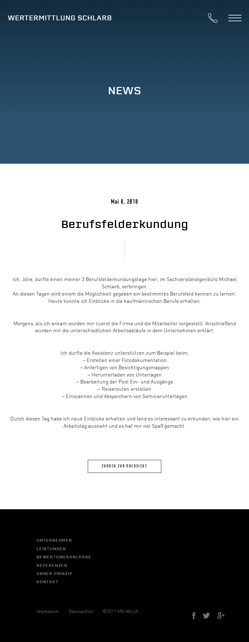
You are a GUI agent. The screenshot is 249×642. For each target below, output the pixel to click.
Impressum (47, 611)
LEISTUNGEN (51, 548)
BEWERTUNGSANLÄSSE (63, 557)
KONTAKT (47, 581)
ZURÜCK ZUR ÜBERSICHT (124, 466)
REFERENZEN (51, 565)
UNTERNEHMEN (54, 540)
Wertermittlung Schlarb (60, 17)
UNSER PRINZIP (54, 573)
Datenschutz (81, 611)
